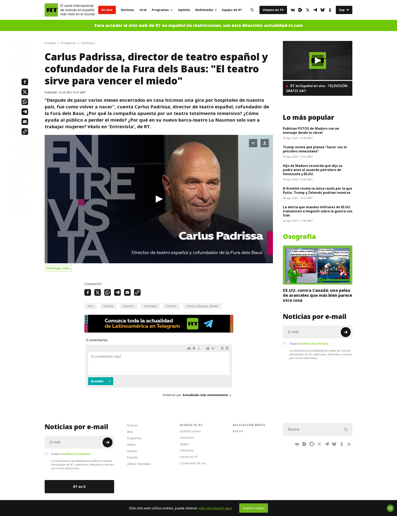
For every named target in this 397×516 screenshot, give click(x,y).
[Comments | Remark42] (158, 372)
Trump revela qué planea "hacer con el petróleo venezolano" (315, 149)
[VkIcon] (292, 10)
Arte (90, 306)
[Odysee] (312, 444)
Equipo (184, 444)
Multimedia (204, 9)
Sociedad (150, 306)
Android (238, 431)
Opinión (184, 9)
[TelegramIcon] (315, 10)
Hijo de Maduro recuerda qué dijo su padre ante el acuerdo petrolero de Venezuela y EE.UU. (312, 169)
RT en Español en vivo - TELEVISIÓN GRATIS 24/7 (316, 88)
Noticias (127, 9)
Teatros (171, 306)
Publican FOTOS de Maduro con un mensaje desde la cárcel (311, 130)
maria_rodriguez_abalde (202, 306)
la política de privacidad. (314, 343)
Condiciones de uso (193, 463)
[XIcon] (307, 10)
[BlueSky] (322, 10)
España (108, 306)
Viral (142, 9)
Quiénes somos (190, 431)
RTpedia (132, 457)
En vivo (107, 9)
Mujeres (128, 306)
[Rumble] (300, 10)
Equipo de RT (232, 9)
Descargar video (58, 268)
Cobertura (186, 450)
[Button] (252, 10)
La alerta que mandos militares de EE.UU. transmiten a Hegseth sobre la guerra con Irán (317, 211)
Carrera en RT (189, 457)
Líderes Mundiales (139, 464)
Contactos (187, 437)
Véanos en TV (273, 9)
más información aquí (215, 508)
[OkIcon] (330, 10)
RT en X (79, 486)
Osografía (299, 237)
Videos (131, 444)
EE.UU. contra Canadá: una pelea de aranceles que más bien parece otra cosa (317, 295)
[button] (159, 199)
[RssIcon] (349, 444)
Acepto (309, 343)
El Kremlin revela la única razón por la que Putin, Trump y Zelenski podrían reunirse (317, 190)
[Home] (51, 10)
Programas (160, 9)
